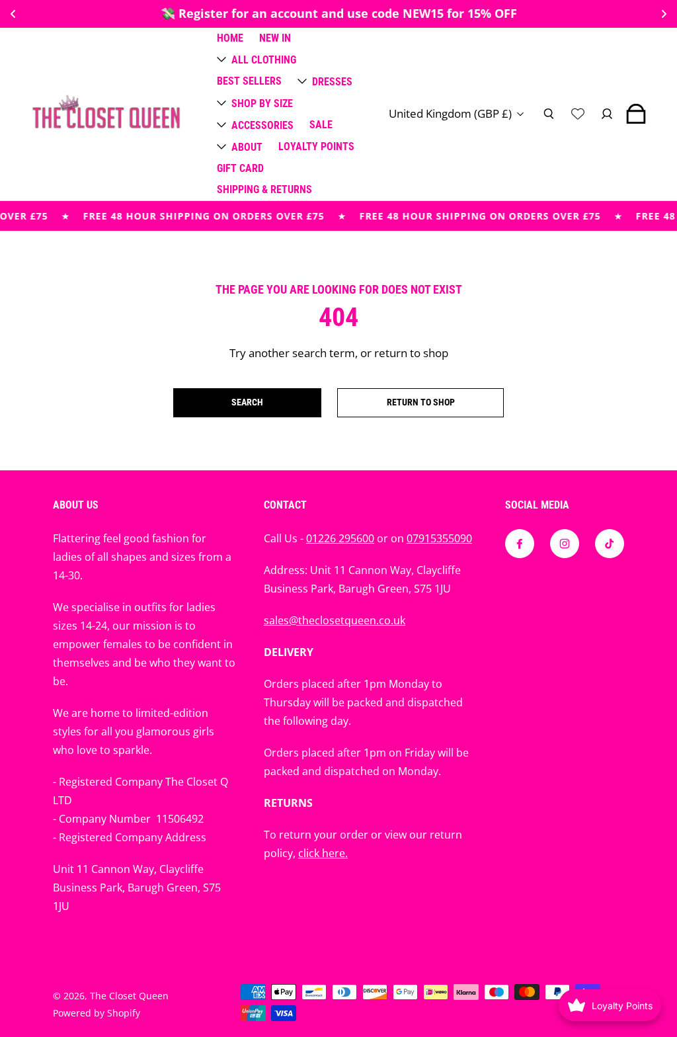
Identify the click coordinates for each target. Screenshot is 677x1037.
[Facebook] (519, 543)
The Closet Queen (129, 995)
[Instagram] (564, 543)
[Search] (548, 113)
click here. (323, 853)
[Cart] (636, 113)
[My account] (606, 113)
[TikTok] (609, 543)
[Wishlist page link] (577, 113)
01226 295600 (340, 538)
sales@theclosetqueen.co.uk (334, 620)
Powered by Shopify (96, 1013)
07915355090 (439, 538)
